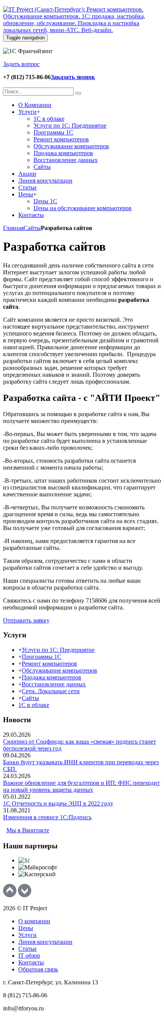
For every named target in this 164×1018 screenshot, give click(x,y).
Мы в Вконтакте (27, 830)
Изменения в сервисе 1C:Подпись (47, 817)
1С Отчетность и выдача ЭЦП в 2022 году (58, 803)
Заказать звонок (73, 77)
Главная (13, 228)
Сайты (32, 228)
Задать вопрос (21, 64)
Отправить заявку (26, 620)
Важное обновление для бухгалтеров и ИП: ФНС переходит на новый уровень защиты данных (81, 786)
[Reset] (78, 93)
